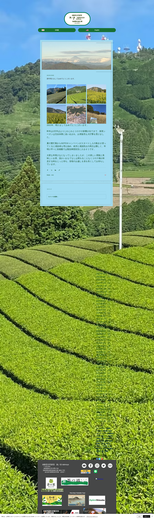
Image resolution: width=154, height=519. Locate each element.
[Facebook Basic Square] (97, 459)
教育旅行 (98, 443)
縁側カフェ (99, 448)
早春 (107, 443)
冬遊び (103, 438)
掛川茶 (106, 441)
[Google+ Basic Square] (102, 459)
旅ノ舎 (103, 443)
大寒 (103, 441)
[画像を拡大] (56, 94)
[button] (57, 30)
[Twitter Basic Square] (99, 459)
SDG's (97, 428)
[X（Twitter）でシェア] (51, 170)
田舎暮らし (99, 446)
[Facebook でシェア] (47, 170)
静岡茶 (106, 451)
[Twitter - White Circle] (103, 465)
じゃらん (98, 433)
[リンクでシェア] (59, 170)
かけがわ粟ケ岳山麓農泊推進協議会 (105, 431)
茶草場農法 (110, 448)
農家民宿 (98, 451)
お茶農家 (108, 428)
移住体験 (105, 446)
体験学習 (110, 436)
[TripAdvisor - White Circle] (110, 465)
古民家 (107, 438)
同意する (146, 516)
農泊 (103, 451)
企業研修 (98, 436)
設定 (139, 516)
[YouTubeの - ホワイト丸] (84, 465)
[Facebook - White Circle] (90, 465)
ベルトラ (104, 433)
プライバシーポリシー (92, 516)
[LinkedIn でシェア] (55, 170)
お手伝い (102, 428)
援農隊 (111, 441)
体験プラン (104, 436)
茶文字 (104, 448)
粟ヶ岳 (110, 446)
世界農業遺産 (110, 433)
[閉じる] (152, 516)
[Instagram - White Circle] (97, 465)
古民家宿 (98, 441)
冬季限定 (98, 438)
